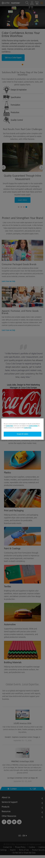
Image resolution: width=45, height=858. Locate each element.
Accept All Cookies (22, 434)
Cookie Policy (9, 425)
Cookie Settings (33, 425)
